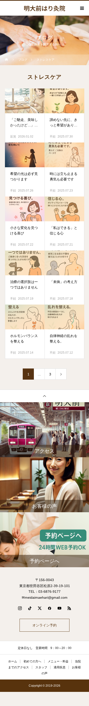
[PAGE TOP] (44, 396)
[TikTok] (29, 608)
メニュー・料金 (58, 661)
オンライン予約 (44, 625)
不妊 (53, 136)
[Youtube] (59, 608)
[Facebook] (49, 608)
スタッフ (41, 667)
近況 (13, 136)
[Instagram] (19, 608)
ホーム (12, 661)
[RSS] (69, 608)
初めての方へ (32, 661)
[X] (39, 608)
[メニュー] (81, 8)
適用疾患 (60, 667)
